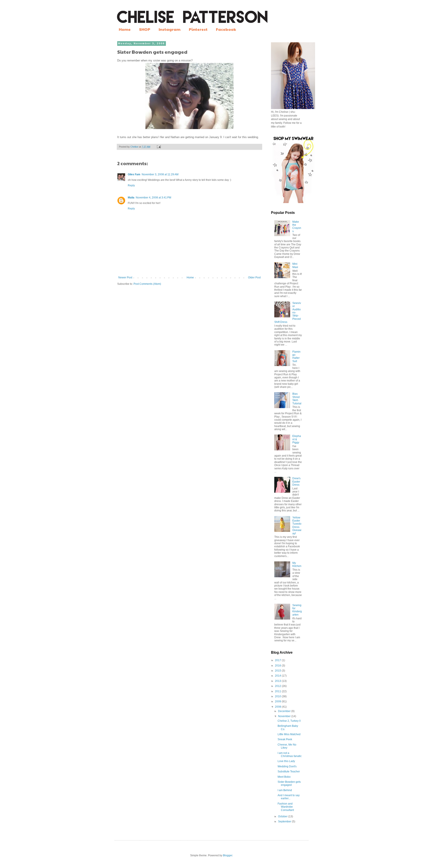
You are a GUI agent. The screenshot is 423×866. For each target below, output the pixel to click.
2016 (278, 665)
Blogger (227, 855)
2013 (278, 681)
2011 (278, 691)
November (284, 716)
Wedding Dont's (287, 766)
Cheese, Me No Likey (287, 746)
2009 (278, 701)
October (283, 816)
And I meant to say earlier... (289, 797)
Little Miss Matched (289, 734)
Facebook (226, 29)
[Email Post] (158, 146)
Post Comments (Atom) (147, 283)
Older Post (254, 277)
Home (125, 29)
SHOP (144, 29)
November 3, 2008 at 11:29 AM (160, 174)
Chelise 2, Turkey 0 (289, 720)
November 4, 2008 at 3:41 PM (153, 197)
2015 (278, 670)
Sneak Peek (285, 739)
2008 (278, 706)
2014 (278, 675)
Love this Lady (286, 761)
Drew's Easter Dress (296, 481)
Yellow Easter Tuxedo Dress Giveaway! (296, 525)
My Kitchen (296, 564)
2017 (278, 660)
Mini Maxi (295, 265)
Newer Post (125, 277)
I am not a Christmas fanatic (290, 754)
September (285, 821)
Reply (131, 185)
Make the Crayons (296, 226)
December (284, 711)
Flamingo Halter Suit (296, 356)
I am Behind (285, 790)
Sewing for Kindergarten (297, 610)
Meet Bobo (284, 776)
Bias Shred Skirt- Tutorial (296, 398)
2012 (278, 686)
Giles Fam (134, 174)
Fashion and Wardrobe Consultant (286, 807)
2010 (278, 696)
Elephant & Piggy (296, 439)
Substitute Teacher (289, 771)
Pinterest (198, 29)
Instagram (169, 29)
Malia (131, 197)
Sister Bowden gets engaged (289, 783)
